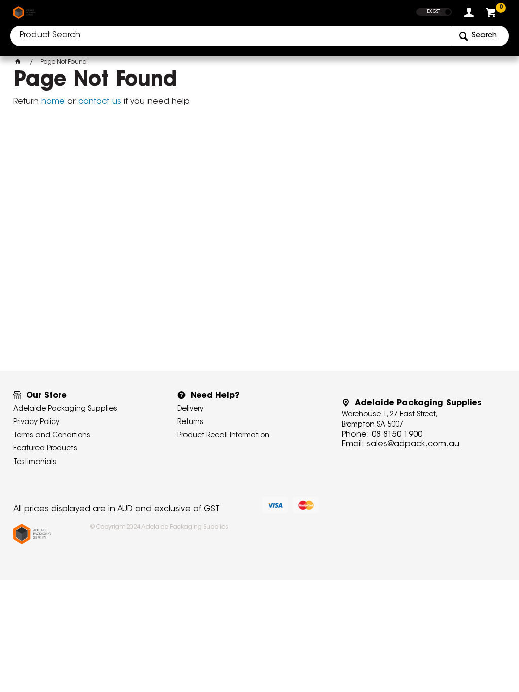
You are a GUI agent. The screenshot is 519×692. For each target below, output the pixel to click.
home (53, 102)
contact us (99, 102)
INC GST (448, 12)
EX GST (433, 12)
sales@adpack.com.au (412, 444)
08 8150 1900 (397, 435)
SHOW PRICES (434, 5)
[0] (492, 15)
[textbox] (230, 36)
